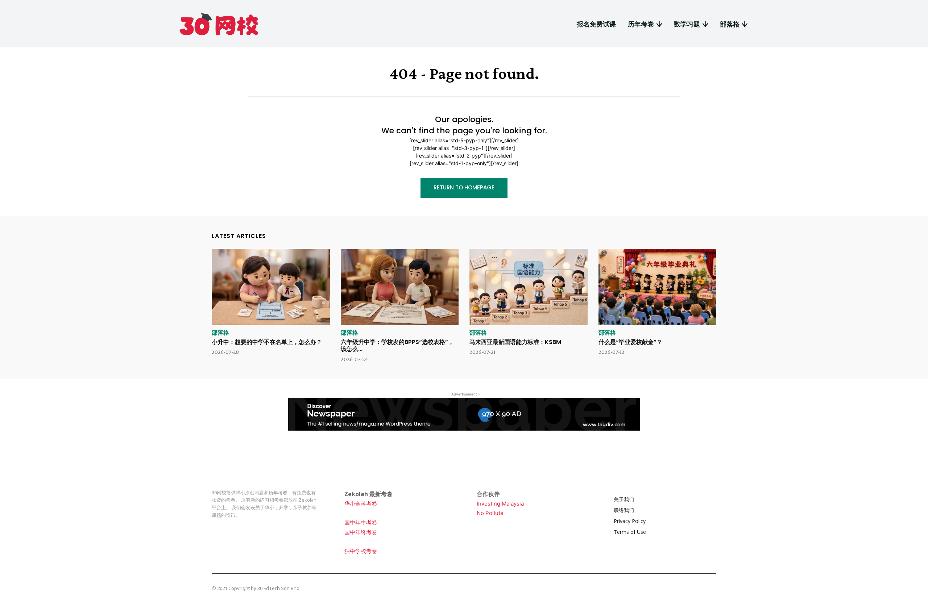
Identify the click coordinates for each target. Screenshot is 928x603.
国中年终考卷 (360, 532)
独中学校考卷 (360, 551)
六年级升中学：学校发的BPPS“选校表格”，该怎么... (397, 345)
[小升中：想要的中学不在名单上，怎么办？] (271, 287)
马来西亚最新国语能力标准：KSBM (515, 342)
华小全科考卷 (360, 503)
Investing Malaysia (500, 503)
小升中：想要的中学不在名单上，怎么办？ (267, 342)
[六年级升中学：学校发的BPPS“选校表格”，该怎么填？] (400, 287)
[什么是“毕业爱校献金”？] (657, 287)
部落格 (220, 333)
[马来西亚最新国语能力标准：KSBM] (528, 287)
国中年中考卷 (360, 522)
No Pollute (490, 513)
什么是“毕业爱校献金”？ (630, 342)
